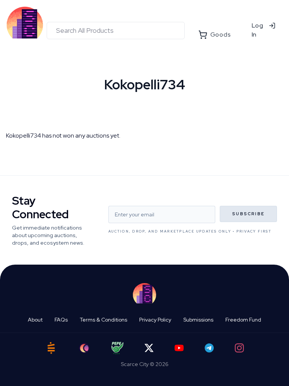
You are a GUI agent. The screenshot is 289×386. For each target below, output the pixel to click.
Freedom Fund (243, 319)
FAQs (61, 319)
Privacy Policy (155, 319)
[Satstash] (51, 348)
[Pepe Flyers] (117, 348)
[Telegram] (209, 347)
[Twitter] (149, 347)
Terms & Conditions (103, 319)
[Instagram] (239, 347)
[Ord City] (84, 348)
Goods (220, 34)
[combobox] (116, 30)
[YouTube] (179, 347)
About (35, 319)
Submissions (198, 319)
